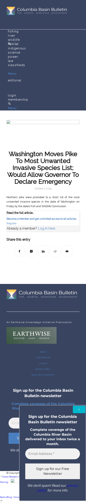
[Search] (9, 104)
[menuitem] (44, 32)
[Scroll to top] (1, 501)
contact (43, 363)
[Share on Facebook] (19, 251)
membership (43, 357)
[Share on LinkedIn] (43, 251)
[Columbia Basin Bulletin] (37, 14)
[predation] (43, 132)
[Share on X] (31, 251)
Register (12, 223)
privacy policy (43, 369)
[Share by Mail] (67, 251)
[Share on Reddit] (55, 251)
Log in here (46, 228)
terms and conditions (43, 374)
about (43, 351)
